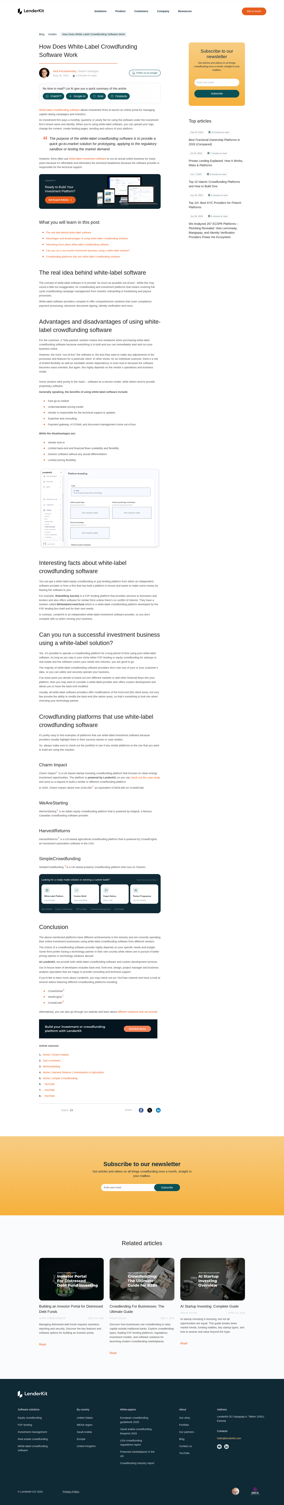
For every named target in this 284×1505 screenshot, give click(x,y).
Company (163, 11)
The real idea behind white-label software (68, 232)
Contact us (185, 1446)
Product (120, 11)
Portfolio (184, 1424)
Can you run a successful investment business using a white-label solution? (88, 250)
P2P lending (25, 1424)
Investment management (32, 1432)
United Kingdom (86, 1446)
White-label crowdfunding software (59, 109)
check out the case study (145, 777)
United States (85, 1417)
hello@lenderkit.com (229, 1438)
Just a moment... (52, 1060)
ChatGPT (56, 96)
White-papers (128, 1409)
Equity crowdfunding (30, 1417)
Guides (52, 34)
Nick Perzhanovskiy (64, 71)
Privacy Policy (71, 1491)
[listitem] (55, 894)
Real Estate (119, 909)
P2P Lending (81, 909)
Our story (184, 1417)
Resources (185, 11)
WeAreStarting (51, 1066)
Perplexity (121, 96)
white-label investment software (87, 158)
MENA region (84, 1424)
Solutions (100, 11)
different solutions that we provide (137, 1011)
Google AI (79, 96)
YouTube (184, 1453)
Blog (41, 34)
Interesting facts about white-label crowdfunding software (77, 244)
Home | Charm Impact (56, 1054)
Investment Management (100, 909)
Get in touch (254, 11)
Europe (81, 1439)
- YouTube (49, 1084)
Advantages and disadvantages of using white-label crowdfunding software (87, 238)
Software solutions (28, 1409)
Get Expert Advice (59, 200)
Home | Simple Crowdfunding (60, 1078)
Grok (100, 96)
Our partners (186, 1432)
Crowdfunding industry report (137, 1463)
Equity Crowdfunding (63, 909)
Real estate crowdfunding (33, 1439)
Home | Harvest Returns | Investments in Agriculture (73, 1072)
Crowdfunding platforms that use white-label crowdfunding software (83, 256)
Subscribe (217, 93)
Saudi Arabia (84, 1432)
